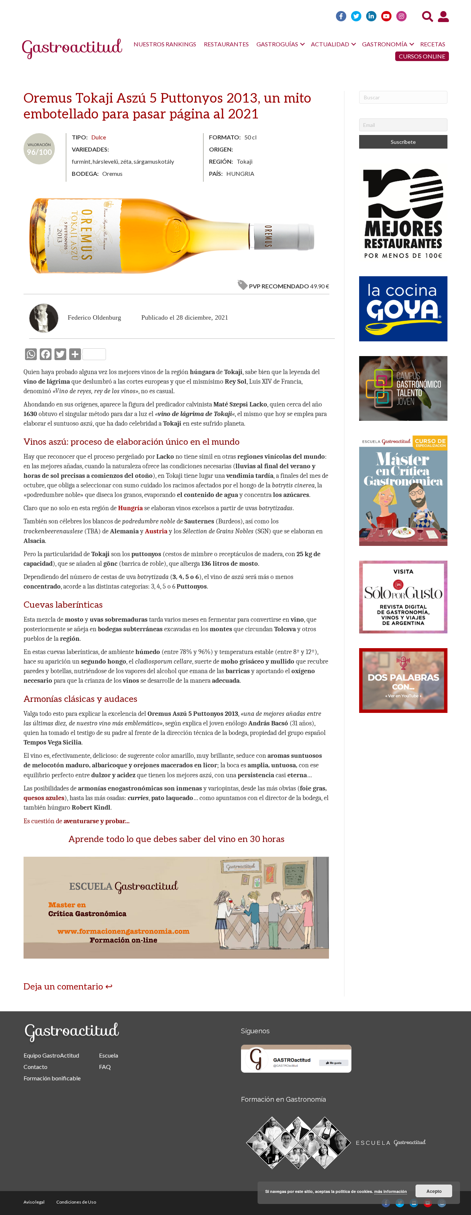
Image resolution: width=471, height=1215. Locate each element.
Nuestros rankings (165, 43)
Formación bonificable (52, 1077)
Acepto (434, 1191)
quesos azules (44, 798)
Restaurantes (226, 43)
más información (390, 1191)
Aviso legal (34, 1202)
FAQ (105, 1066)
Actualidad (330, 43)
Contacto (35, 1066)
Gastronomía (384, 43)
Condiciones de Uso (76, 1202)
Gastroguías (277, 43)
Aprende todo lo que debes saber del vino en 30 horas (176, 839)
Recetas (432, 43)
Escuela (108, 1055)
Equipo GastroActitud (51, 1055)
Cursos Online (422, 56)
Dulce (98, 137)
